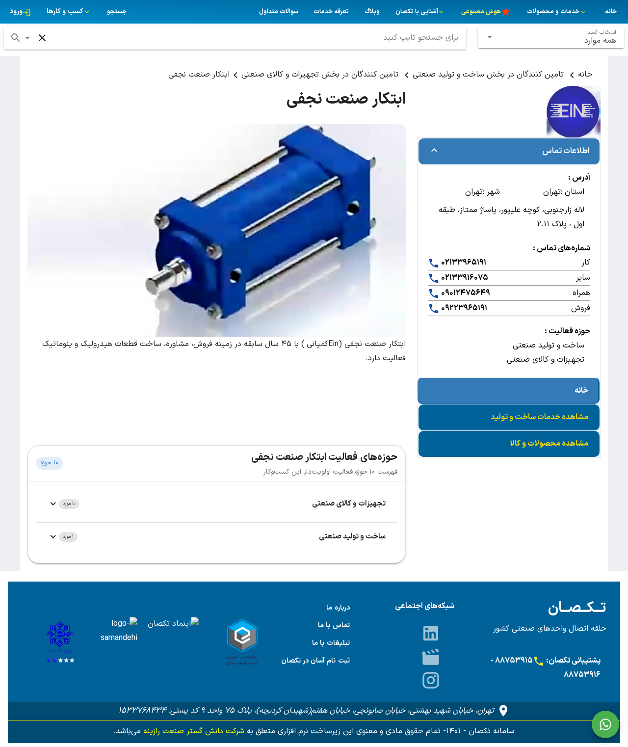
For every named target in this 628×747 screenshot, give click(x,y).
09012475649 (465, 293)
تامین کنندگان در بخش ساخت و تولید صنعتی (489, 74)
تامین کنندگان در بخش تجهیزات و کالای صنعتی (321, 74)
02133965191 (463, 262)
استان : (572, 192)
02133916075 (464, 278)
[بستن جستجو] (42, 38)
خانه (585, 74)
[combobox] (551, 37)
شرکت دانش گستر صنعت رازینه (192, 731)
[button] (27, 38)
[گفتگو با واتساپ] (605, 724)
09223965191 (463, 308)
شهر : (491, 192)
